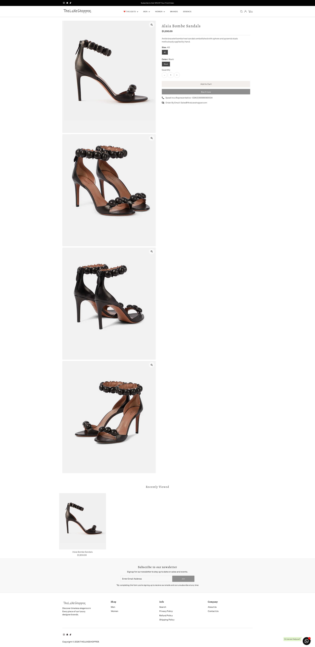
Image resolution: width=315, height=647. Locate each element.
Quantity (166, 70)
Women (159, 11)
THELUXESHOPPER (89, 641)
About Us (212, 607)
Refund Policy (166, 615)
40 (165, 52)
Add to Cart (206, 84)
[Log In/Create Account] (245, 11)
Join (183, 579)
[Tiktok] (70, 3)
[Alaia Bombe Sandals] (82, 521)
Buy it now (206, 92)
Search (162, 607)
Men (145, 11)
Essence (187, 11)
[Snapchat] (67, 3)
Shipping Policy (166, 619)
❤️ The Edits (130, 11)
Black (166, 64)
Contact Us (213, 611)
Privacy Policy (166, 611)
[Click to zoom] (151, 24)
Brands (174, 11)
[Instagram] (63, 3)
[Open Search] (241, 11)
